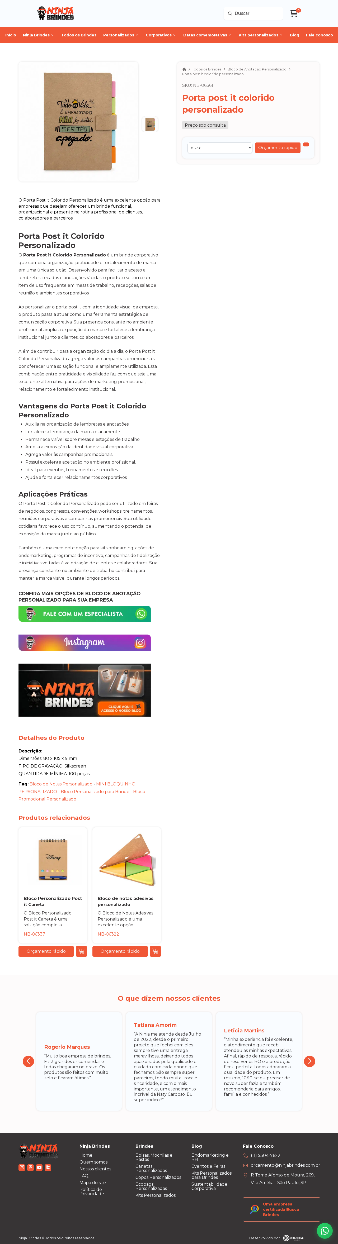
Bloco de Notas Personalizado (61, 784)
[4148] (306, 144)
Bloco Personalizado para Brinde (95, 791)
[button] (278, 147)
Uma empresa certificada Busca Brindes (281, 1209)
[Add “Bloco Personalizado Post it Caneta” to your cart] (81, 951)
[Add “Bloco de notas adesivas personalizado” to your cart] (155, 951)
